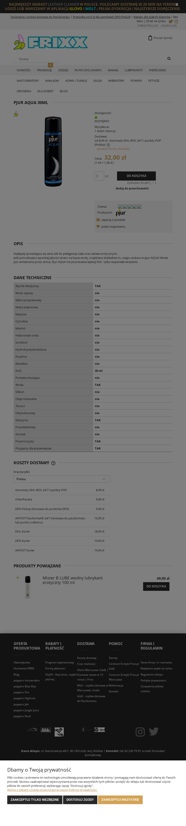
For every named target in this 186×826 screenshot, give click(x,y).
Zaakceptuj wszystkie (120, 799)
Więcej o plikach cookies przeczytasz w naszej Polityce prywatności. (52, 790)
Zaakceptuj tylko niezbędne (35, 799)
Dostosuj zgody (80, 799)
